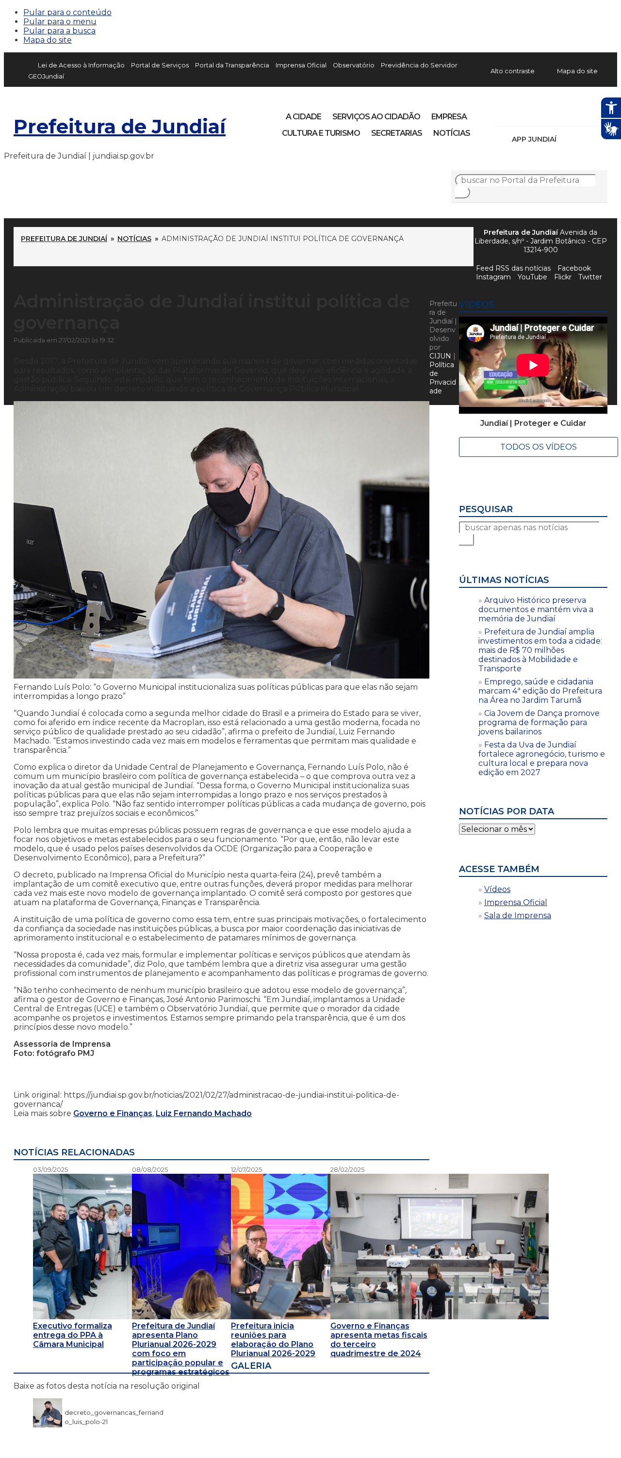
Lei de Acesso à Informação (81, 65)
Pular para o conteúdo (67, 12)
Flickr (585, 113)
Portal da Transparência (232, 65)
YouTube (552, 113)
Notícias (451, 133)
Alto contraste (512, 71)
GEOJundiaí (46, 76)
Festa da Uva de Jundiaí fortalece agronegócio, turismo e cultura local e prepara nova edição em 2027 (541, 758)
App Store (567, 139)
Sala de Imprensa (517, 915)
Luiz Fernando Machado (204, 1113)
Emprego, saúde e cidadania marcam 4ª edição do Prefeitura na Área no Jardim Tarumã (540, 691)
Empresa (449, 116)
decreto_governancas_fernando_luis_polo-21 (114, 1412)
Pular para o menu (60, 21)
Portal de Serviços (160, 65)
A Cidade (303, 116)
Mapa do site (47, 40)
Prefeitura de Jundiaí (120, 126)
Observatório (354, 65)
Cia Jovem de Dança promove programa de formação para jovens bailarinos (539, 722)
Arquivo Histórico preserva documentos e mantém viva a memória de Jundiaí (535, 609)
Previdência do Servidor (419, 65)
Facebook (502, 113)
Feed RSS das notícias (513, 268)
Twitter (590, 277)
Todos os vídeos (538, 447)
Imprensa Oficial (301, 65)
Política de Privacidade (442, 377)
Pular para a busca (59, 30)
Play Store (583, 139)
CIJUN (440, 356)
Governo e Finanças (112, 1113)
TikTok (535, 113)
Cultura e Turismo (321, 133)
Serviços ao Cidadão (376, 116)
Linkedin (568, 113)
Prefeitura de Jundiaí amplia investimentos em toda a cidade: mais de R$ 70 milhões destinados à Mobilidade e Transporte (540, 650)
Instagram (519, 113)
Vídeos (497, 889)
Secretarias (396, 133)
